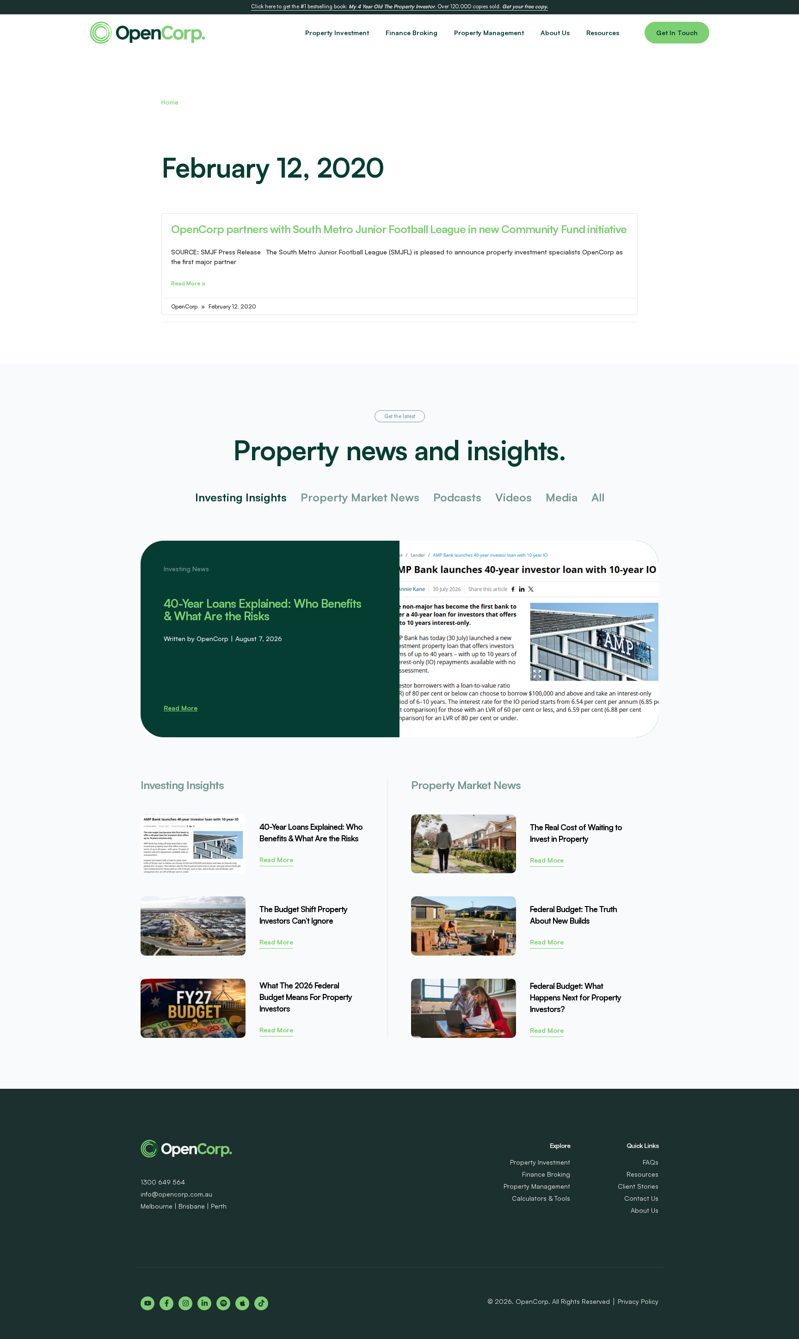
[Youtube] (147, 1303)
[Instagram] (185, 1303)
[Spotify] (223, 1303)
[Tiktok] (261, 1303)
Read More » (188, 283)
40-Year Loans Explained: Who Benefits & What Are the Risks (262, 609)
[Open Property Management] (529, 32)
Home (169, 102)
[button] (400, 416)
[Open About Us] (575, 32)
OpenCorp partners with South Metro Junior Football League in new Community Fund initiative (399, 229)
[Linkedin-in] (204, 1303)
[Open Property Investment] (374, 32)
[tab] (241, 497)
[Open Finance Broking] (443, 32)
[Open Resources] (624, 32)
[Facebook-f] (166, 1303)
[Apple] (242, 1303)
